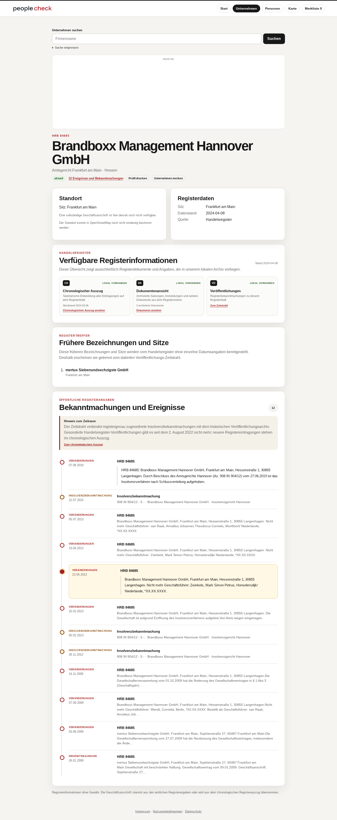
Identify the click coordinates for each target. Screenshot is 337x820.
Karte (292, 8)
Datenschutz (193, 811)
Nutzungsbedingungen (167, 811)
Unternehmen (246, 8)
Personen (272, 8)
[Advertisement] (168, 94)
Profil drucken (138, 178)
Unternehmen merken (168, 178)
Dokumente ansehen (148, 310)
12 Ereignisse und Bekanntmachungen (96, 178)
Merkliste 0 (313, 8)
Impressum (142, 811)
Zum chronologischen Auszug (83, 444)
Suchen (274, 39)
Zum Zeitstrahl (219, 305)
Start (224, 8)
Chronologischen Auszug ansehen (84, 310)
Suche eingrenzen (66, 47)
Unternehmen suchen (67, 30)
